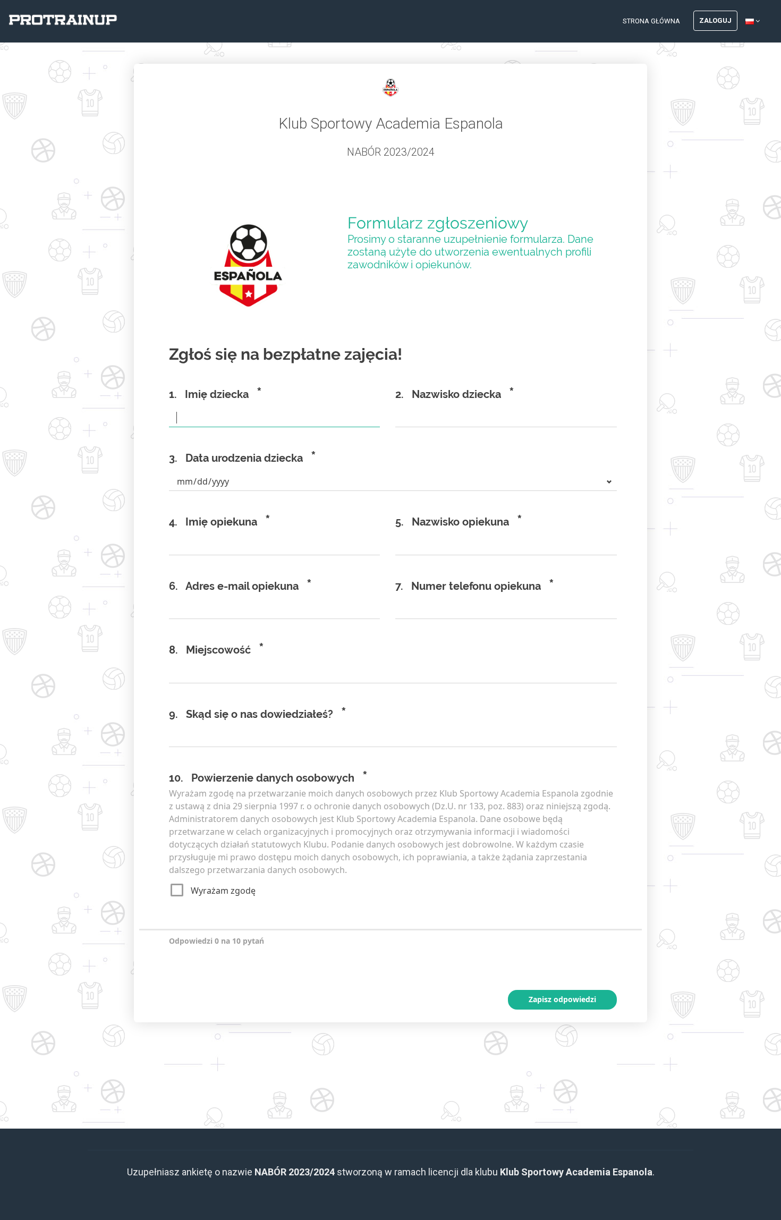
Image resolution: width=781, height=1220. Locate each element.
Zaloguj (715, 20)
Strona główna (651, 21)
